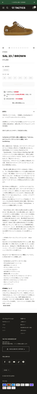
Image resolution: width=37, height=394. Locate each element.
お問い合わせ (23, 330)
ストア (3, 330)
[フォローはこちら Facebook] (4, 362)
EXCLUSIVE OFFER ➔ (17, 349)
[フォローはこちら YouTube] (14, 362)
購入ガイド (23, 324)
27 (15, 78)
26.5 (10, 78)
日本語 (5, 370)
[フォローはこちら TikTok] (18, 362)
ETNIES (4, 52)
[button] (7, 8)
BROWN (6, 70)
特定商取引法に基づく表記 (26, 327)
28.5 (30, 78)
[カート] (33, 8)
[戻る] (3, 48)
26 (4, 78)
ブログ (3, 324)
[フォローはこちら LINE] (23, 362)
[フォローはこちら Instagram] (9, 362)
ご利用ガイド (23, 321)
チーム (3, 327)
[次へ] (34, 48)
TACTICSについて (6, 321)
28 (25, 78)
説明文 (4, 111)
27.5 (20, 78)
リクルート (23, 333)
